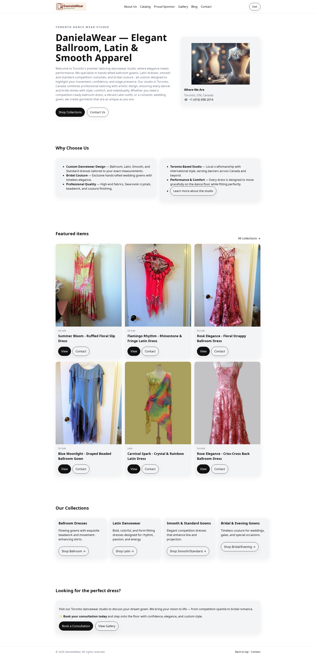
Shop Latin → (125, 551)
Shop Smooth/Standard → (188, 551)
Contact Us (97, 112)
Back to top (242, 651)
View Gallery (106, 626)
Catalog (145, 7)
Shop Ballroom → (74, 551)
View (64, 351)
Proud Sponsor (164, 7)
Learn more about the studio (193, 191)
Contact (206, 7)
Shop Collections (70, 112)
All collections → (249, 238)
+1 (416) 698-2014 (201, 100)
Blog (194, 7)
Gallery (183, 7)
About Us (130, 7)
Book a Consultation (76, 626)
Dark (254, 6)
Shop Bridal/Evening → (239, 547)
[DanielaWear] (71, 7)
